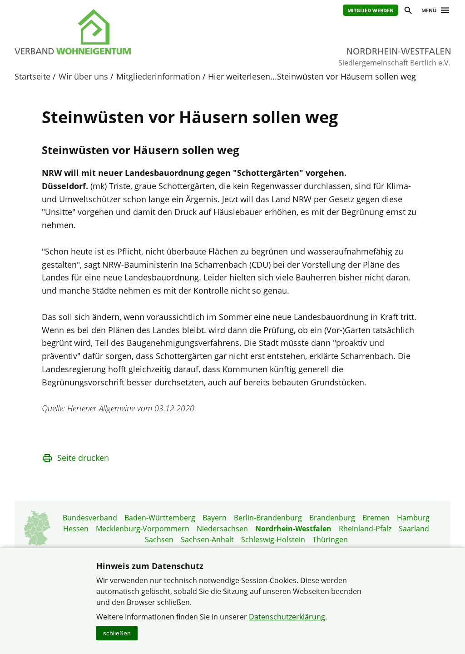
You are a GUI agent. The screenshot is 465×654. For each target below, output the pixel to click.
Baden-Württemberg (159, 518)
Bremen (376, 518)
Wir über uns (83, 76)
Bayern (215, 518)
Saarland (414, 529)
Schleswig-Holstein (273, 539)
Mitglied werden (370, 10)
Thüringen (330, 539)
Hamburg (413, 518)
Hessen (76, 529)
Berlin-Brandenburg (268, 518)
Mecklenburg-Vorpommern (142, 529)
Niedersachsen (222, 529)
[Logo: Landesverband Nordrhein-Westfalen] (114, 32)
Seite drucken (83, 457)
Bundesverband (90, 518)
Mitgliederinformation (158, 76)
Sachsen (159, 539)
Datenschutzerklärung (287, 617)
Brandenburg (332, 518)
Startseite (32, 76)
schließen (117, 633)
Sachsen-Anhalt (207, 539)
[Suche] (407, 12)
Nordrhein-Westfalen (293, 529)
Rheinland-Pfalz (365, 529)
